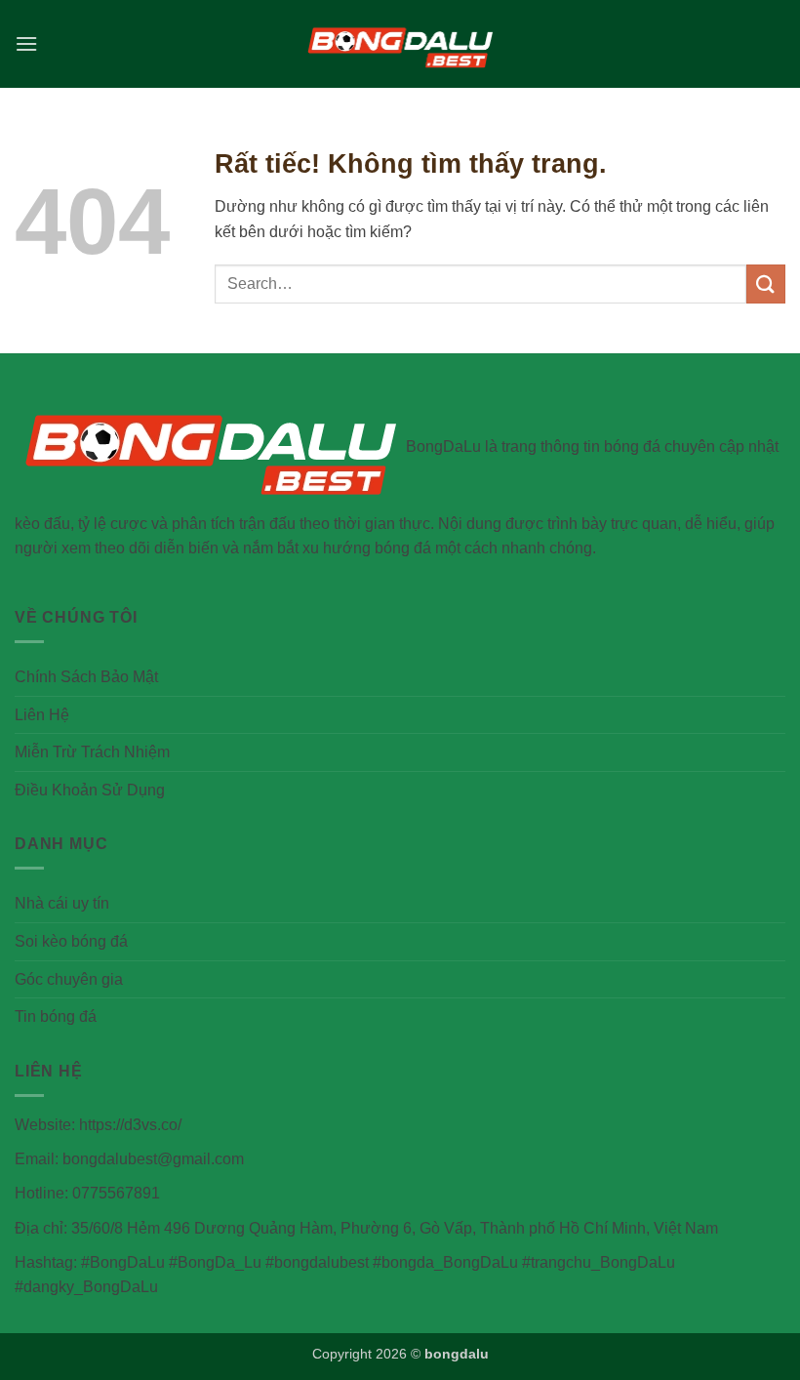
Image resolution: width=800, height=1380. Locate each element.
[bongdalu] (400, 43)
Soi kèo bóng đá (71, 941)
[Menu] (26, 43)
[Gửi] (765, 283)
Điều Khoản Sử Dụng (90, 790)
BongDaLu (443, 446)
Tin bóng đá (56, 1016)
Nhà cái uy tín (62, 903)
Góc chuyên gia (69, 979)
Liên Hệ (42, 715)
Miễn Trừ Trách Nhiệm (92, 752)
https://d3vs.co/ (130, 1124)
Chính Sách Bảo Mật (86, 677)
